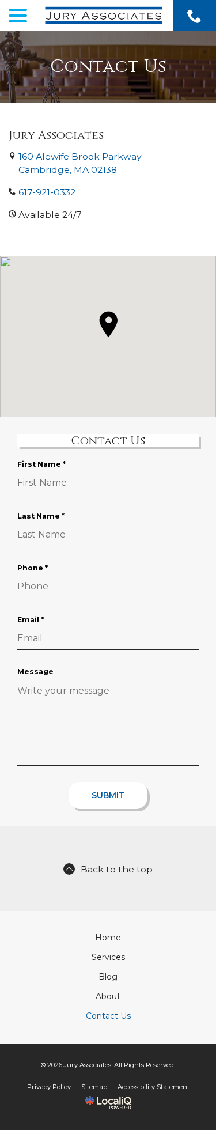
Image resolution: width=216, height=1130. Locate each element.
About (108, 996)
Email (32, 620)
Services (108, 957)
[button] (108, 324)
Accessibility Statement (154, 1087)
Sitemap (94, 1087)
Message (35, 671)
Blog (108, 977)
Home (108, 937)
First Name (43, 464)
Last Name (43, 516)
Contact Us (108, 67)
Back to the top (117, 869)
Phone (34, 568)
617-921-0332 (46, 192)
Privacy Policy (49, 1087)
